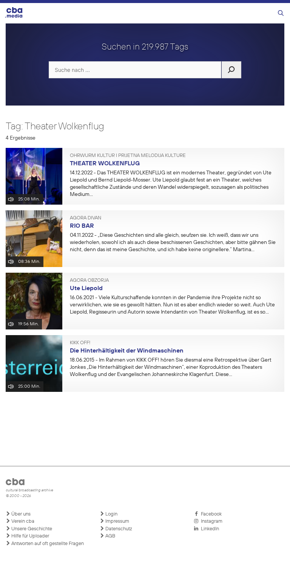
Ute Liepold (86, 289)
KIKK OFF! (80, 343)
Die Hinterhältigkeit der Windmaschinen (127, 351)
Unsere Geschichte (31, 529)
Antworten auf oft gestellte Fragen (47, 543)
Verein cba (22, 521)
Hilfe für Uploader (29, 536)
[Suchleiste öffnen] (280, 13)
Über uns (20, 514)
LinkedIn (209, 529)
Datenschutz (118, 529)
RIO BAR (82, 226)
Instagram (210, 521)
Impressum (116, 521)
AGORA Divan (85, 218)
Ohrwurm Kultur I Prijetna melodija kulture (128, 156)
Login (110, 514)
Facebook (210, 514)
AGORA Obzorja (89, 280)
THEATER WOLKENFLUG (105, 164)
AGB (109, 536)
